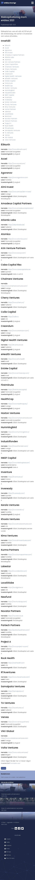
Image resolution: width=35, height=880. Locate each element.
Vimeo (8, 848)
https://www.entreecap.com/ (18, 373)
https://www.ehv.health (16, 359)
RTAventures (9, 128)
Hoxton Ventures (11, 88)
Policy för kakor (10, 858)
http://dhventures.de (15, 345)
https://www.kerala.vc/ (16, 510)
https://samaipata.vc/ (16, 691)
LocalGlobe (9, 114)
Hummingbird (9, 90)
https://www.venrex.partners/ (18, 722)
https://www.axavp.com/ (17, 253)
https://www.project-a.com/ (18, 646)
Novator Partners (11, 119)
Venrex (7, 135)
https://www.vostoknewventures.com (14, 738)
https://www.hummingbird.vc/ (18, 432)
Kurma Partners (10, 109)
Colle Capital (9, 71)
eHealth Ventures (11, 78)
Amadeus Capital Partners (14, 55)
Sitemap (8, 855)
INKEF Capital (9, 95)
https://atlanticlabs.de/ (16, 225)
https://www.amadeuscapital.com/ (20, 208)
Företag (3, 768)
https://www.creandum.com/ (18, 331)
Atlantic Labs (9, 57)
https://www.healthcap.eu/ (17, 404)
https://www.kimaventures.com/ (19, 540)
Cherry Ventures (11, 69)
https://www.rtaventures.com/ (19, 677)
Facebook (8, 845)
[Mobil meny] (32, 3)
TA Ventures (9, 133)
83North (7, 45)
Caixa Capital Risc (11, 64)
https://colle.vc (13, 317)
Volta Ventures (10, 140)
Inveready (8, 100)
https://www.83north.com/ (17, 149)
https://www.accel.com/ (16, 163)
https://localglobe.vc (15, 587)
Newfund (8, 116)
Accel (7, 48)
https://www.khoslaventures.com (20, 524)
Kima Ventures (10, 107)
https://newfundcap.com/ (17, 602)
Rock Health (9, 126)
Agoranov (8, 50)
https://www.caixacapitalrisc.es (19, 269)
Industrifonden (10, 93)
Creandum (9, 74)
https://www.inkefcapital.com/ (19, 463)
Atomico (8, 60)
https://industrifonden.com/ (18, 446)
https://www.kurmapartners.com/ (20, 554)
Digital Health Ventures (13, 76)
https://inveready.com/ (16, 493)
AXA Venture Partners (12, 62)
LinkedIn (8, 839)
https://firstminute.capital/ (17, 390)
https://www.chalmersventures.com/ (14, 286)
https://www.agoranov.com (18, 177)
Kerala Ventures (10, 102)
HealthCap (9, 86)
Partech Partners (11, 121)
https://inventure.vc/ (15, 477)
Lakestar (8, 111)
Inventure (8, 97)
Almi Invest (8, 53)
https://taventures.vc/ (16, 708)
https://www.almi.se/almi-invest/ (19, 192)
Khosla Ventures (11, 104)
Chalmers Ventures (12, 67)
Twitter (8, 842)
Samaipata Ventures (12, 130)
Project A (8, 123)
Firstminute (9, 83)
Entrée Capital (10, 81)
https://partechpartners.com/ (18, 630)
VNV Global (9, 137)
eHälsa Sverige (10, 3)
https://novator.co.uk (15, 616)
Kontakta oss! (15, 763)
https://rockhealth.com (16, 663)
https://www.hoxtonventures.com (20, 418)
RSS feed (8, 852)
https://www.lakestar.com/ (17, 571)
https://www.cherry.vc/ (16, 302)
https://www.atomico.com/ (17, 239)
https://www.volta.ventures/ (18, 752)
